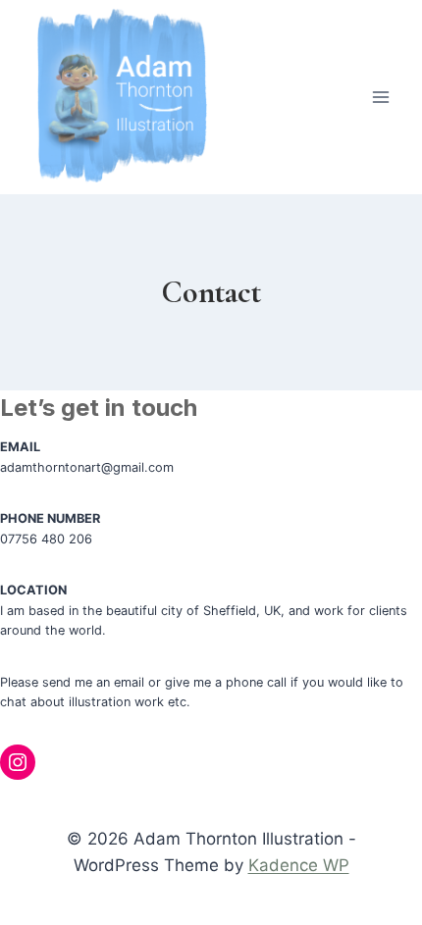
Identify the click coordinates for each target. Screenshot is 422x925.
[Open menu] (380, 97)
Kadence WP (298, 865)
